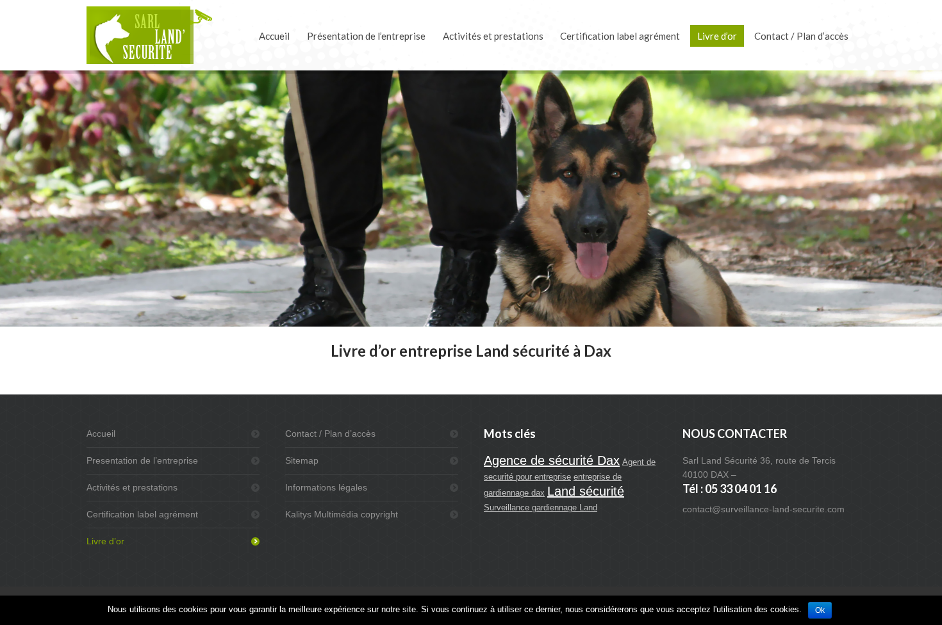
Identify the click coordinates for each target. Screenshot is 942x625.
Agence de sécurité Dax (552, 460)
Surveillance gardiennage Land (540, 507)
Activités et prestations (132, 487)
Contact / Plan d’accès (330, 433)
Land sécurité (585, 491)
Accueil (101, 433)
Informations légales (326, 487)
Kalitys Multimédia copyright (341, 514)
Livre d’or (105, 541)
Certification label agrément (142, 514)
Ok (820, 610)
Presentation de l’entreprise (142, 460)
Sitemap (301, 460)
